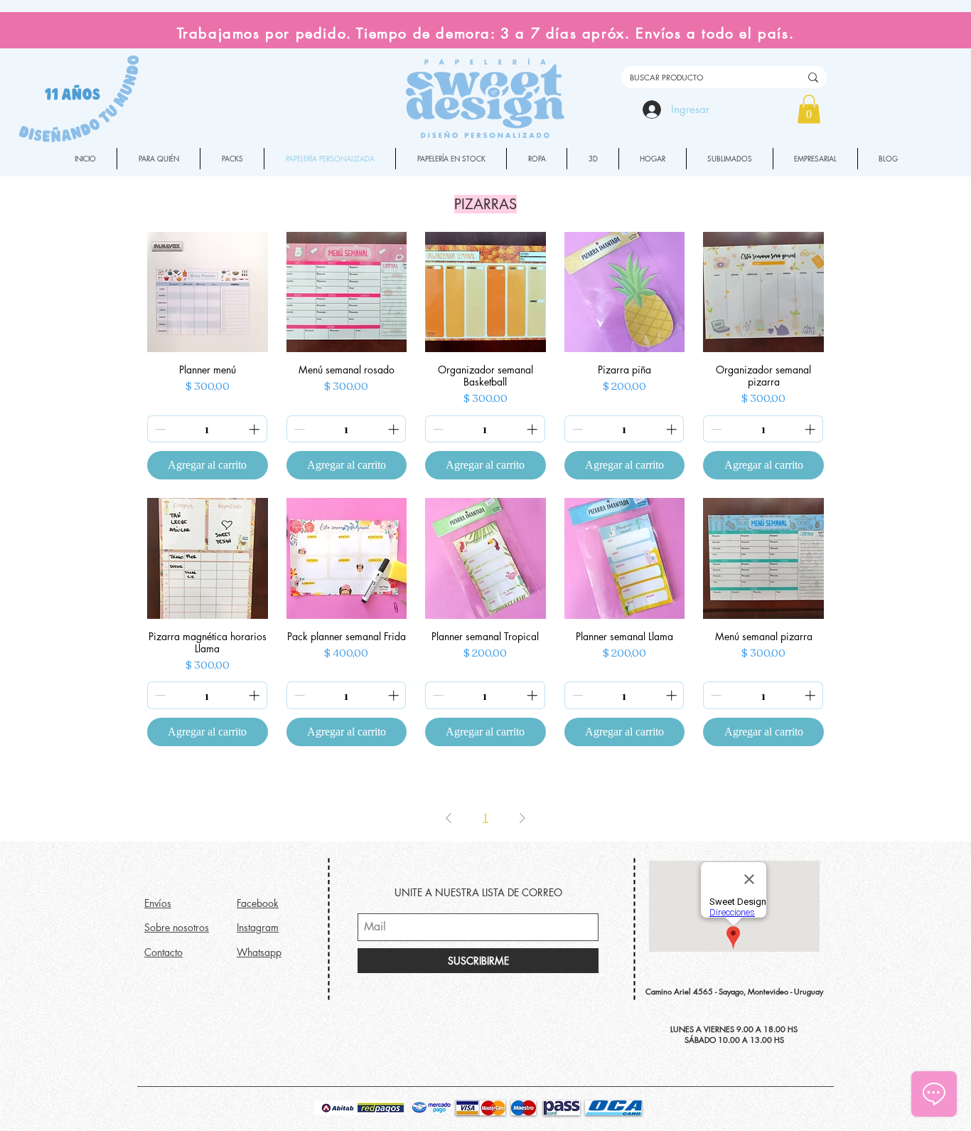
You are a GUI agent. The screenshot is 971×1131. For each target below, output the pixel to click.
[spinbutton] (207, 429)
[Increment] (255, 429)
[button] (809, 109)
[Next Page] (522, 818)
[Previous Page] (448, 818)
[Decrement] (158, 429)
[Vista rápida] (207, 292)
